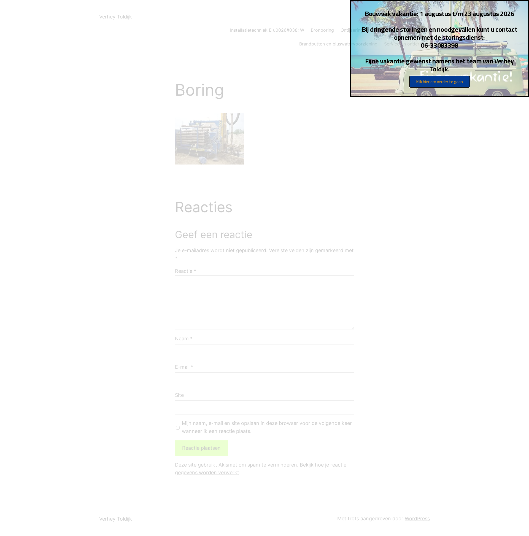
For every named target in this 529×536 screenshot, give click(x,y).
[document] (264, 268)
